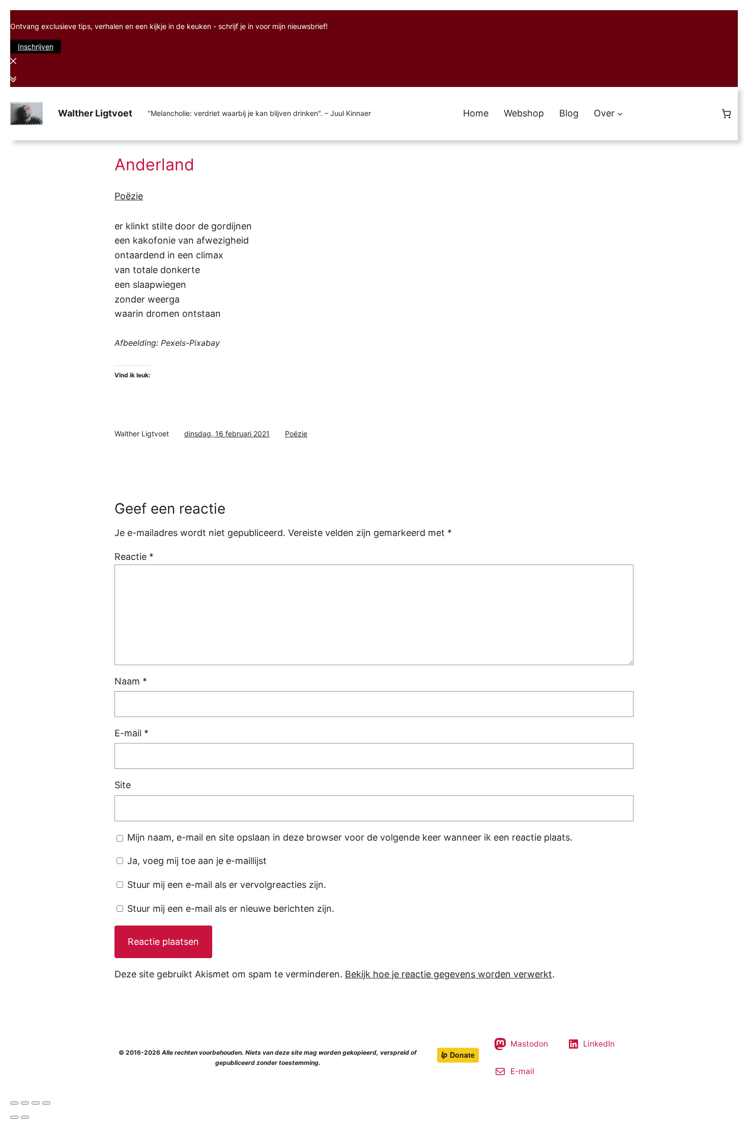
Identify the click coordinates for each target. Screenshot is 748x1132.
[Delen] (25, 1103)
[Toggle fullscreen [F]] (36, 1103)
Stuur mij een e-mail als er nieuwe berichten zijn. (230, 908)
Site (122, 785)
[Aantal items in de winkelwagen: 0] (726, 113)
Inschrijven (35, 46)
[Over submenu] (620, 113)
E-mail (131, 733)
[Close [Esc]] (14, 1103)
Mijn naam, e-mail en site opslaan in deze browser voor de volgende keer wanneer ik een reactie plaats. (349, 837)
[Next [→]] (25, 1117)
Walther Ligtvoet (95, 113)
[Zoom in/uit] (46, 1103)
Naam (130, 681)
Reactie (134, 556)
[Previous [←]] (14, 1117)
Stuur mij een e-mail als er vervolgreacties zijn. (226, 884)
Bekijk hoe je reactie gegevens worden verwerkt (448, 974)
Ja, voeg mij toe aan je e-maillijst (196, 860)
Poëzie (128, 196)
